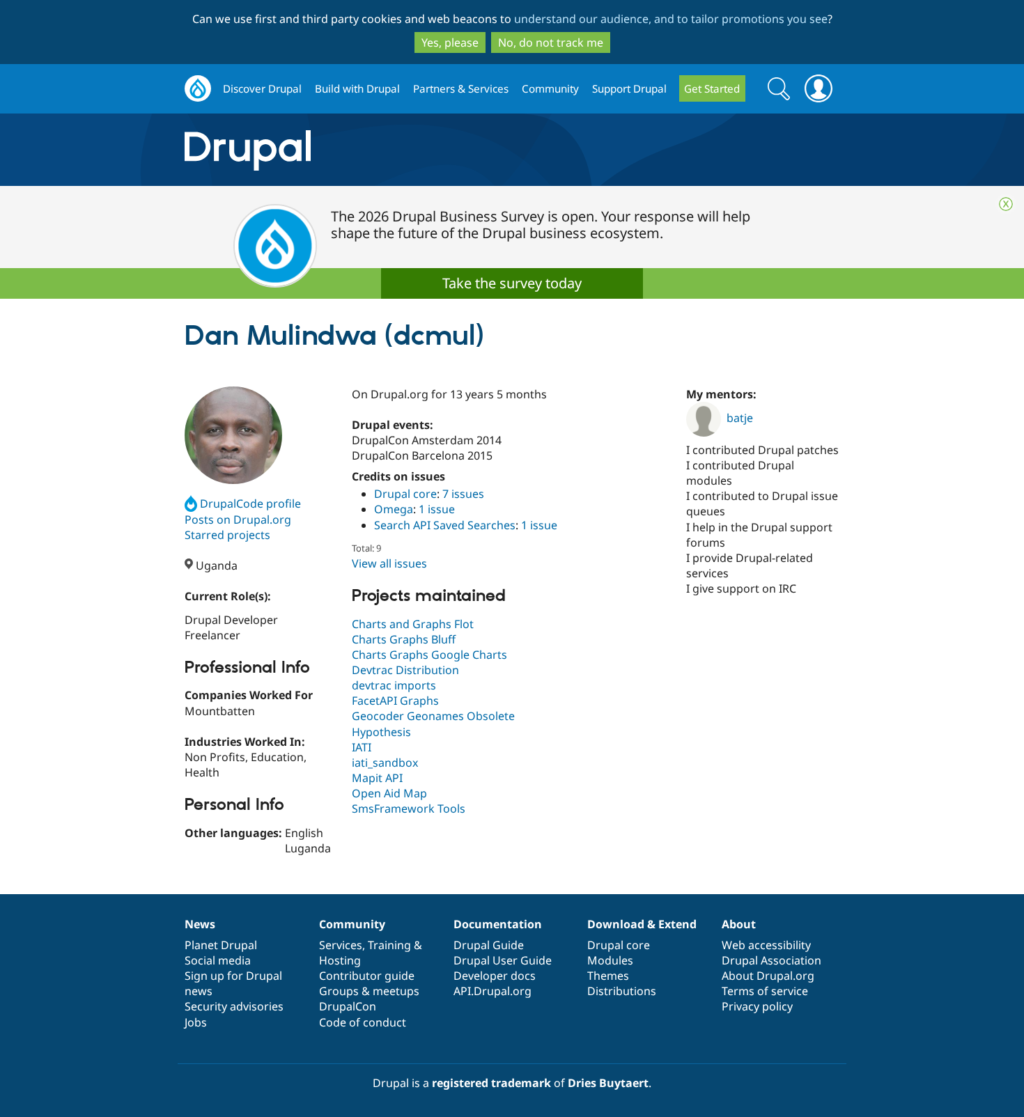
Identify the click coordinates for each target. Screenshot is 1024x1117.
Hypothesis (381, 732)
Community (550, 88)
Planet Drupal (221, 945)
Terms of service (765, 991)
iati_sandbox (385, 762)
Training (389, 945)
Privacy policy (757, 1006)
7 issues (463, 493)
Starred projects (227, 534)
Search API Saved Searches (444, 525)
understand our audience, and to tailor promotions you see (671, 18)
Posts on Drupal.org (238, 519)
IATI (361, 747)
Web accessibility (766, 945)
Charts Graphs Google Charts (429, 654)
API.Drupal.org (492, 991)
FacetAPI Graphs (395, 700)
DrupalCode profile (250, 503)
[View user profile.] (233, 435)
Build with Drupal (357, 88)
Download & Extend (642, 924)
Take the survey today (512, 283)
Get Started (712, 88)
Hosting (340, 960)
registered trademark (491, 1083)
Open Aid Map (389, 793)
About (739, 924)
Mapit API (377, 778)
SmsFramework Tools (408, 808)
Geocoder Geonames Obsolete (433, 716)
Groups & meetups (369, 991)
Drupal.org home (198, 89)
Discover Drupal (262, 88)
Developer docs (494, 975)
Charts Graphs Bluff (404, 639)
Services (340, 945)
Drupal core (405, 493)
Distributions (621, 991)
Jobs (196, 1022)
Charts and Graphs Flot (413, 624)
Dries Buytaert (608, 1083)
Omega (393, 509)
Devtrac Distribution (405, 670)
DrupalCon (347, 1006)
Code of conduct (362, 1022)
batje (740, 417)
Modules (610, 960)
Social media (218, 960)
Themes (608, 975)
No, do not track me (550, 42)
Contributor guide (366, 975)
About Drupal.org (768, 975)
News (200, 924)
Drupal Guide (488, 945)
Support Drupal (629, 88)
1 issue (437, 509)
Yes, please (450, 42)
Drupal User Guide (502, 960)
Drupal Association (771, 960)
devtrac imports (394, 685)
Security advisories (234, 1006)
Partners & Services (461, 88)
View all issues (389, 563)
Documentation (497, 924)
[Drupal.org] (372, 150)
